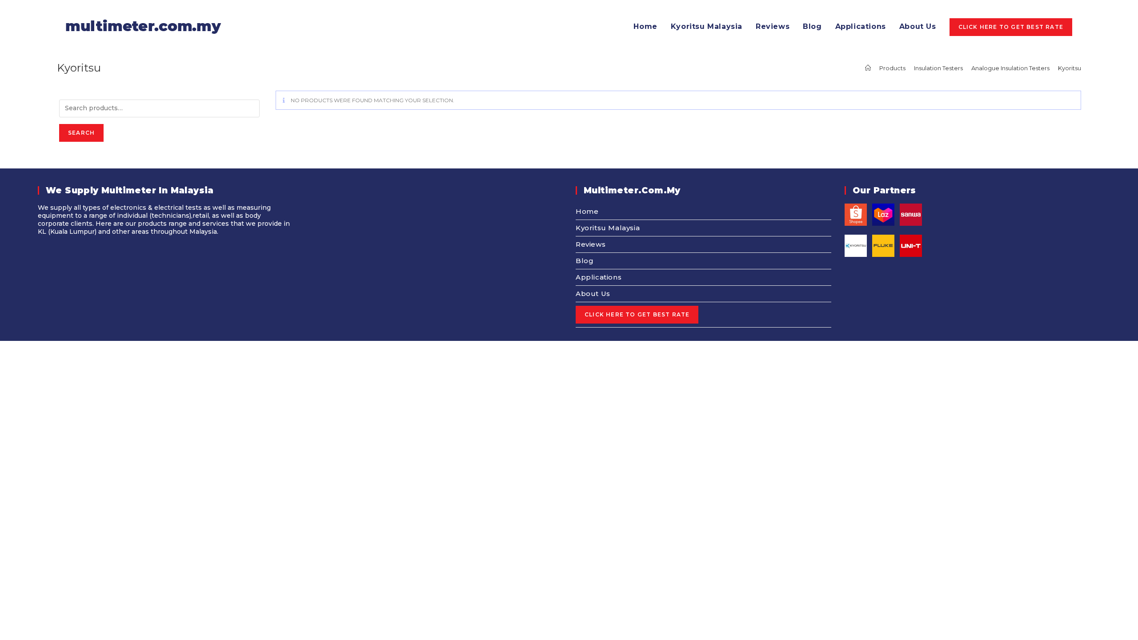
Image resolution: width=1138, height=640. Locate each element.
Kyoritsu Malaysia (608, 228)
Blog (584, 260)
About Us (593, 293)
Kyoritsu (1069, 68)
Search (81, 132)
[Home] (868, 68)
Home (587, 211)
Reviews (590, 244)
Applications (598, 277)
